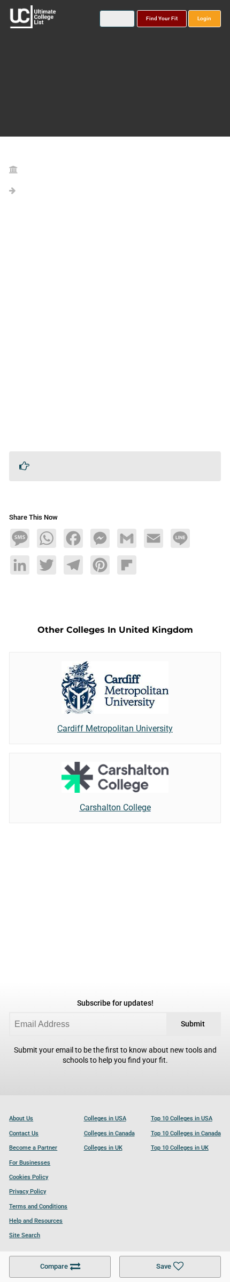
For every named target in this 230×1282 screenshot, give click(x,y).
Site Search (24, 1235)
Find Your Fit (162, 18)
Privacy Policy (27, 1191)
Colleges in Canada (109, 1133)
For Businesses (29, 1162)
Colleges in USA (105, 1118)
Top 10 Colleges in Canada (186, 1133)
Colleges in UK (103, 1147)
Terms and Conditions (38, 1206)
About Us (21, 1118)
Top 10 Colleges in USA (181, 1118)
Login (204, 18)
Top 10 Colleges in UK (180, 1147)
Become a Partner (33, 1147)
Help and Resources (36, 1220)
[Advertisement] (115, 328)
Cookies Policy (28, 1177)
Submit (193, 1024)
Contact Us (24, 1133)
